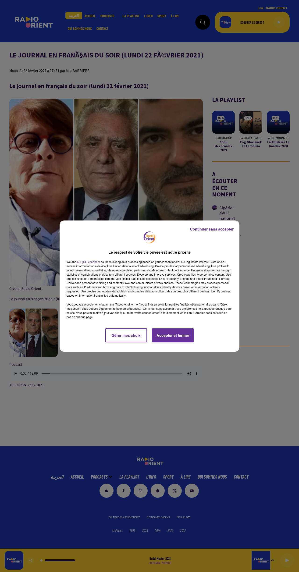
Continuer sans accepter (212, 229)
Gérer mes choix (126, 335)
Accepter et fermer (173, 335)
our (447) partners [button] (88, 262)
